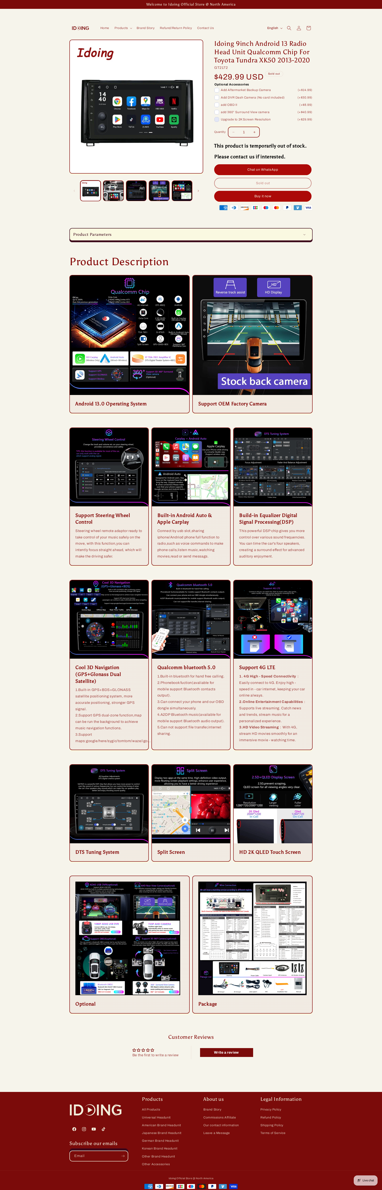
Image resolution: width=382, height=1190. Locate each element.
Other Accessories (156, 1164)
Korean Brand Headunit (160, 1148)
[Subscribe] (123, 1156)
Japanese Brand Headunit (161, 1133)
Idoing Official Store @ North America (191, 1178)
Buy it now (262, 196)
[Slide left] (74, 191)
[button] (123, 28)
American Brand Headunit (161, 1125)
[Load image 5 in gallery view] (182, 190)
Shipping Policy (271, 1125)
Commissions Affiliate (219, 1117)
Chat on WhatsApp (262, 169)
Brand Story (212, 1109)
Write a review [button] (226, 1052)
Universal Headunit (156, 1117)
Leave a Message (216, 1133)
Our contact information (221, 1125)
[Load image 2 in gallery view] (113, 190)
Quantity (220, 132)
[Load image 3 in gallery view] (136, 190)
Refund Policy (270, 1117)
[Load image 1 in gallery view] (90, 190)
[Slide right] (198, 191)
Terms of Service (273, 1133)
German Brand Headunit (160, 1140)
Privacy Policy (270, 1109)
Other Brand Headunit (158, 1156)
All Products (151, 1109)
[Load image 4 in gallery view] (159, 190)
